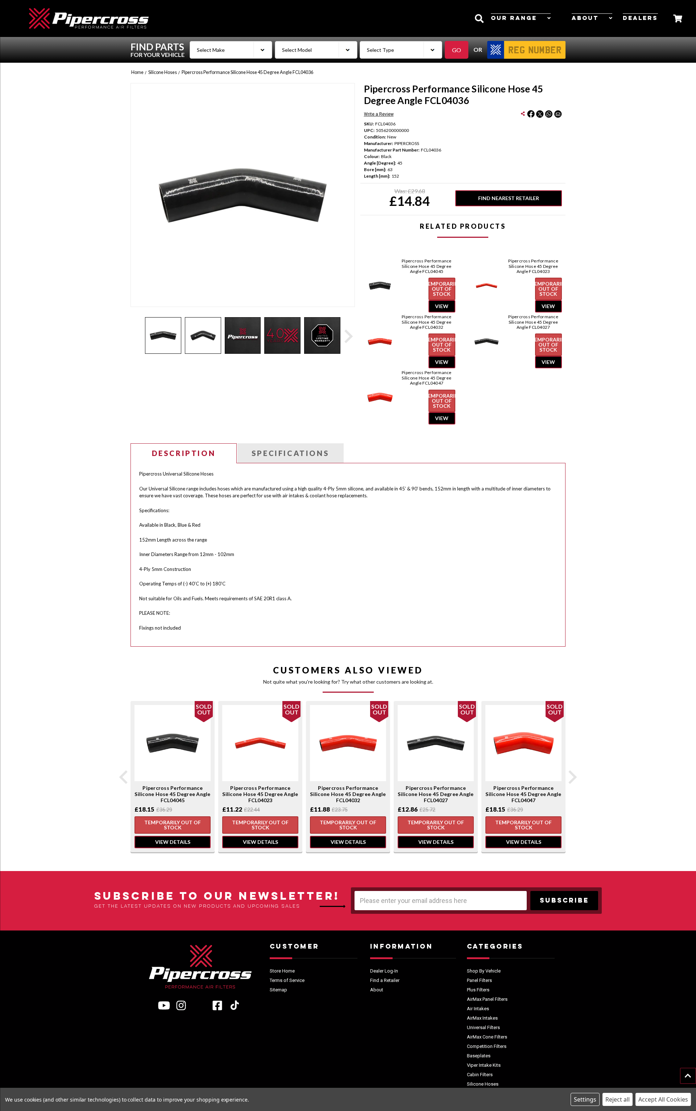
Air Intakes (478, 1008)
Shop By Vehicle (484, 971)
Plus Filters (478, 989)
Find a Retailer (384, 980)
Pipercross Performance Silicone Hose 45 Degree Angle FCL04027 (533, 322)
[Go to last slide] (124, 777)
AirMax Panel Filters (487, 999)
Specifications (290, 453)
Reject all (617, 1099)
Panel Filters (479, 980)
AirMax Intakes (482, 1018)
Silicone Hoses (482, 1084)
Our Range (514, 18)
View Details (172, 842)
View (441, 306)
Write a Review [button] (379, 114)
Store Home (282, 971)
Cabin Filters (480, 1074)
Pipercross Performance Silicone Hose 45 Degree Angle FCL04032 (427, 322)
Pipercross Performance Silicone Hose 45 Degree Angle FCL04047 (427, 378)
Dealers (640, 18)
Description (184, 453)
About (585, 18)
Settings (585, 1099)
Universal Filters (483, 1027)
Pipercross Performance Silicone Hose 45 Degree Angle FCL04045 (427, 266)
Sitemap (278, 989)
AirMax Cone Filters (487, 1037)
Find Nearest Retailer (508, 198)
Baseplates (478, 1055)
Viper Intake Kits (484, 1065)
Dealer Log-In (384, 971)
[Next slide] (347, 336)
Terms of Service (287, 980)
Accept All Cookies (663, 1099)
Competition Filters (486, 1046)
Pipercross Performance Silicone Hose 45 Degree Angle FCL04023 (533, 266)
